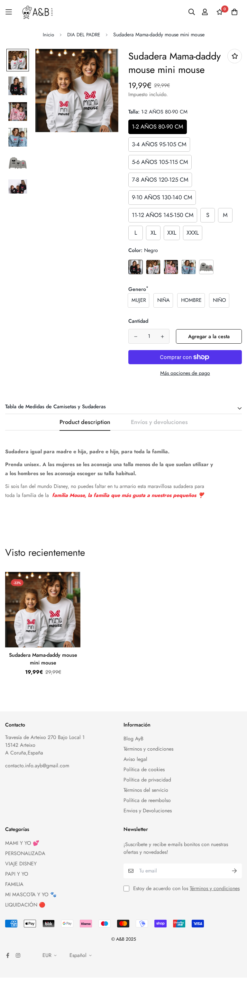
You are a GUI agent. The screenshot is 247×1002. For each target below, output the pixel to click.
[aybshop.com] (37, 12)
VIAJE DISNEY (21, 863)
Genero (138, 289)
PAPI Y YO (16, 874)
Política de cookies (144, 769)
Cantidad (138, 321)
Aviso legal (135, 759)
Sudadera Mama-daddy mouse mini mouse (43, 658)
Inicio (48, 34)
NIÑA (163, 300)
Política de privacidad (147, 779)
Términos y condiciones (148, 749)
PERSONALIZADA (25, 853)
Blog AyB (133, 738)
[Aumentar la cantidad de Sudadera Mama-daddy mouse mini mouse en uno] (162, 336)
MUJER (139, 300)
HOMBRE (191, 300)
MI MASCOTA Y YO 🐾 (31, 894)
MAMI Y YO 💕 (22, 843)
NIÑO (219, 300)
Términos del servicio (146, 790)
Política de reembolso (147, 800)
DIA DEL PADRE (83, 34)
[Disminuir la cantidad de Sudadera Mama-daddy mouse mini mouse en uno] (135, 336)
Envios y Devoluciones (148, 810)
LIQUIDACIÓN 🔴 (25, 904)
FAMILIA (14, 884)
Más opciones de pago (185, 373)
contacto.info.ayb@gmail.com (37, 765)
